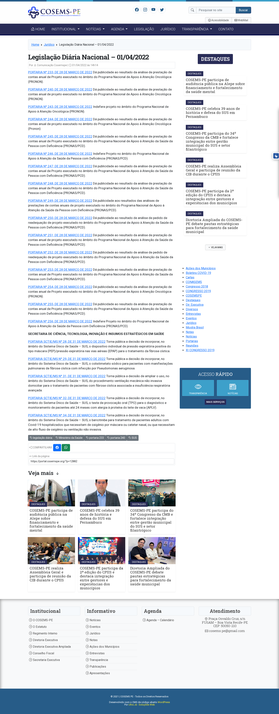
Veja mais (216, 247)
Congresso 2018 (197, 286)
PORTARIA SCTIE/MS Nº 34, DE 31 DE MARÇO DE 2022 (67, 415)
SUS (134, 437)
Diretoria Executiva (45, 640)
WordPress (164, 702)
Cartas (190, 277)
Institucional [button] (64, 29)
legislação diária (42, 437)
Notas (190, 332)
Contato (225, 29)
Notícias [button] (94, 29)
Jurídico (167, 29)
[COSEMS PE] (54, 12)
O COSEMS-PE (42, 620)
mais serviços (215, 401)
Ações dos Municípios (201, 268)
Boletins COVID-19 (198, 273)
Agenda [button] (118, 29)
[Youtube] (153, 9)
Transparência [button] (195, 29)
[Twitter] (162, 9)
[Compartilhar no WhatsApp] (66, 447)
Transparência (98, 660)
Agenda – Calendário (160, 620)
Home (40, 29)
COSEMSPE (194, 295)
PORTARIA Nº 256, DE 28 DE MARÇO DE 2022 (60, 321)
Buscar (243, 10)
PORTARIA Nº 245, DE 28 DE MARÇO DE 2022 (60, 136)
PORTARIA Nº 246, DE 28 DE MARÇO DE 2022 (60, 154)
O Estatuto (39, 627)
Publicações (97, 666)
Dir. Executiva (194, 305)
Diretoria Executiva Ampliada (51, 646)
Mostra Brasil (195, 327)
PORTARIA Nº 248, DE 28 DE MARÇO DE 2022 (60, 183)
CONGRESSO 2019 (198, 291)
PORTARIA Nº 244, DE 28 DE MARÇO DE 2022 (60, 119)
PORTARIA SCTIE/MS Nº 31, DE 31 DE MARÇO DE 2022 (67, 376)
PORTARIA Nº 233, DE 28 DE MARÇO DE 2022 (60, 72)
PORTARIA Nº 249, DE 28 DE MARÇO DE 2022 (60, 201)
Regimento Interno (44, 633)
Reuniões (192, 345)
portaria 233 (96, 437)
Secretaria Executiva (46, 660)
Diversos (192, 309)
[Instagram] (145, 9)
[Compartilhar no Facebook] (57, 447)
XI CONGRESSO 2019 (200, 350)
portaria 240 (117, 437)
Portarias (192, 341)
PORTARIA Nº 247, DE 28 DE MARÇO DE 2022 (60, 166)
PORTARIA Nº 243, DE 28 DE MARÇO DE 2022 (60, 107)
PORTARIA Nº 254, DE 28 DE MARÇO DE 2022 (60, 287)
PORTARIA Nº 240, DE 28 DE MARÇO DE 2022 (60, 89)
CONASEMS (194, 282)
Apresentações (99, 673)
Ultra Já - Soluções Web (141, 704)
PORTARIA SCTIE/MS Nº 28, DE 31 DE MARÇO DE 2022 (67, 341)
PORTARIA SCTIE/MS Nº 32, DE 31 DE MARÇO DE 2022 (67, 398)
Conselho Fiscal (43, 653)
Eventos (191, 318)
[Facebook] (137, 9)
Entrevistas (193, 314)
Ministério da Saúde (70, 437)
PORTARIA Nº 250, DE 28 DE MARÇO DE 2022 (60, 218)
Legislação (144, 29)
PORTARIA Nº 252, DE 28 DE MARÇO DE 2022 (60, 252)
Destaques (193, 300)
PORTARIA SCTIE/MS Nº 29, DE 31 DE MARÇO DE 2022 (67, 359)
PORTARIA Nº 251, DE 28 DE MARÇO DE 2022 (60, 235)
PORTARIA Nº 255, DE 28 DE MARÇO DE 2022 (60, 304)
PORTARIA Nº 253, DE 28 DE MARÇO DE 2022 (60, 269)
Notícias (191, 336)
